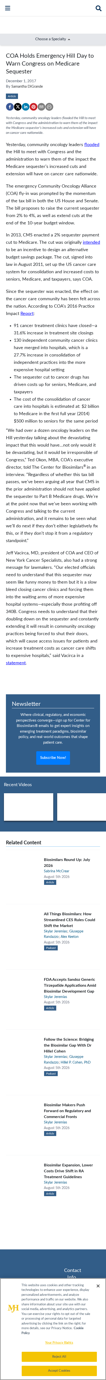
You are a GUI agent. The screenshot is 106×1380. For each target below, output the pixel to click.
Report (27, 314)
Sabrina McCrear (56, 871)
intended (91, 242)
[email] (41, 107)
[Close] (98, 1286)
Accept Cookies (59, 1370)
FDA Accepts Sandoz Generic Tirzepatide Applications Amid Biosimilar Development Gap (70, 985)
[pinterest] (33, 107)
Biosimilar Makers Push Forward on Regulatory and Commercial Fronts (67, 1111)
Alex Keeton (70, 937)
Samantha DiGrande (27, 86)
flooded (91, 145)
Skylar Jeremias (55, 931)
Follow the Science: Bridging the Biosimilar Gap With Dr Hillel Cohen (69, 1045)
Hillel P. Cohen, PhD (76, 1062)
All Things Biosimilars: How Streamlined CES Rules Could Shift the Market (69, 920)
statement (16, 663)
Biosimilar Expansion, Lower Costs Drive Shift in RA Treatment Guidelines (68, 1171)
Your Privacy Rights (59, 1342)
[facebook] (10, 107)
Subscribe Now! (53, 758)
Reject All (59, 1356)
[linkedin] (26, 107)
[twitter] (18, 107)
